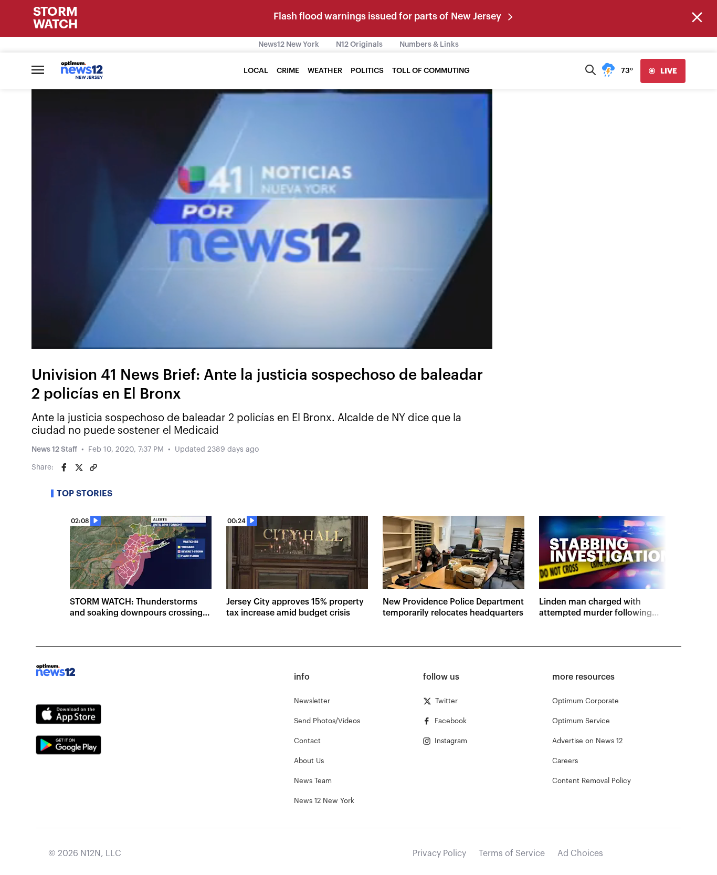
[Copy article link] (93, 467)
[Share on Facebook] (64, 467)
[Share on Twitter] (79, 467)
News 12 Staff (54, 449)
